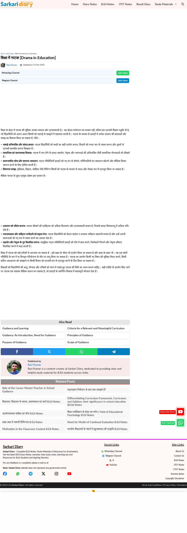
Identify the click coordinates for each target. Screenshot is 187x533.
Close (105, 271)
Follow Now (82, 271)
